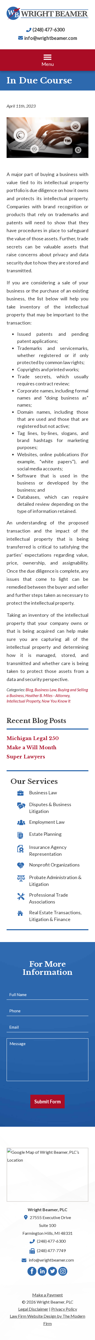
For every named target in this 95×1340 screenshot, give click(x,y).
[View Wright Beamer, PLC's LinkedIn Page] (42, 1272)
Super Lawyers (26, 757)
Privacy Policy (64, 1308)
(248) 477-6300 (48, 30)
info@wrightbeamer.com (50, 38)
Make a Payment (47, 1294)
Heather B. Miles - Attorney (47, 695)
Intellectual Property (23, 701)
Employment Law (47, 822)
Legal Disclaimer (33, 1308)
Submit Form (47, 1101)
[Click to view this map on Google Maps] (47, 1174)
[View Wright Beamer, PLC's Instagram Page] (63, 1272)
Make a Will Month (31, 748)
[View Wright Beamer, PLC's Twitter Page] (53, 1272)
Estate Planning (45, 834)
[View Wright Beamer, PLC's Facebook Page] (32, 1272)
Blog (29, 689)
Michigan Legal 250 (33, 738)
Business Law (45, 689)
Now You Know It (56, 701)
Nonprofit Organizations (54, 865)
